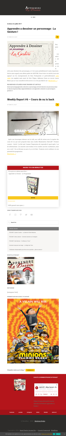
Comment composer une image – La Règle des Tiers (21, 245)
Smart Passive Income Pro (28, 430)
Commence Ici (30, 370)
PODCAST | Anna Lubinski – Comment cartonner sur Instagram (23, 236)
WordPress (54, 430)
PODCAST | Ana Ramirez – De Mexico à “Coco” (19, 241)
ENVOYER (33, 197)
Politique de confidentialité (46, 434)
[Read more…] (52, 81)
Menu (34, 17)
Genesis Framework (44, 430)
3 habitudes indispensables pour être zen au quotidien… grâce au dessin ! (25, 249)
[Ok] (64, 434)
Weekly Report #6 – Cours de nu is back (30, 99)
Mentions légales (40, 421)
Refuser (58, 434)
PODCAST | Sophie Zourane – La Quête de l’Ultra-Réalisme (22, 232)
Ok (54, 434)
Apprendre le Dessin (33, 8)
